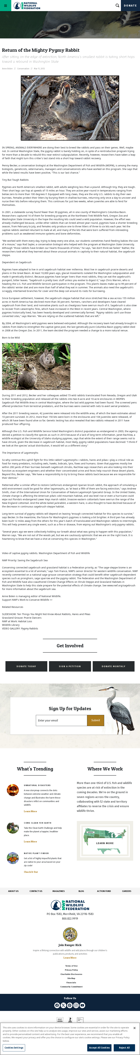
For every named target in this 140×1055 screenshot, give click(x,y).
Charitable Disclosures (71, 974)
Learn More (30, 811)
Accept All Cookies (99, 1047)
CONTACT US (36, 891)
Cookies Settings (14, 1047)
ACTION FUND (104, 891)
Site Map (71, 978)
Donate (130, 5)
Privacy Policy (71, 970)
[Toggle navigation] (5, 5)
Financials (71, 983)
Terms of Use (71, 966)
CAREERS (126, 891)
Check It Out (31, 871)
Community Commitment (71, 987)
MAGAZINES (59, 891)
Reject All (124, 1047)
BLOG (81, 891)
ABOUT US (13, 891)
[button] (95, 720)
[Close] (134, 1028)
